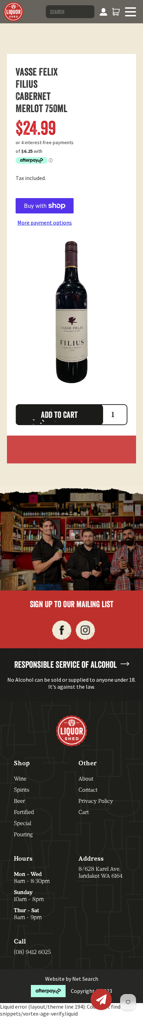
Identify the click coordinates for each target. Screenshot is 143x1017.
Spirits (21, 790)
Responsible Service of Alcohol (65, 664)
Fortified (24, 812)
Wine (20, 778)
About (85, 778)
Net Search (85, 978)
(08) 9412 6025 (32, 952)
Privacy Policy (95, 801)
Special (22, 823)
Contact (88, 790)
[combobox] (70, 11)
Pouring (23, 834)
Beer (19, 801)
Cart (83, 812)
